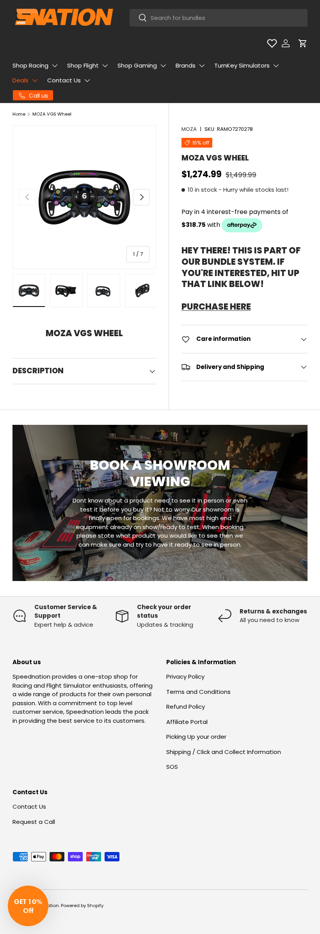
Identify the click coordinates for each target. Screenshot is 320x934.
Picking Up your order (196, 737)
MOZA (189, 129)
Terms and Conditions (198, 692)
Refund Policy (185, 706)
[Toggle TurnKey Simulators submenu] (276, 65)
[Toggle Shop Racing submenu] (54, 65)
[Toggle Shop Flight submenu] (105, 65)
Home (18, 114)
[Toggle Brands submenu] (201, 65)
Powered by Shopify (82, 905)
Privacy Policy (185, 676)
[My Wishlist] (272, 43)
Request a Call (33, 822)
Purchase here (216, 307)
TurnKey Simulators (242, 65)
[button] (302, 43)
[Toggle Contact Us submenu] (87, 80)
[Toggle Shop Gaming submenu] (163, 65)
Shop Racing (30, 65)
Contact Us (64, 80)
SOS (172, 767)
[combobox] (219, 18)
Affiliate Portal (187, 722)
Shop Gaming (137, 65)
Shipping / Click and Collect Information (223, 752)
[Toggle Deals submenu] (34, 80)
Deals (20, 80)
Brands (186, 65)
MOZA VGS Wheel (51, 114)
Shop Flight (83, 65)
